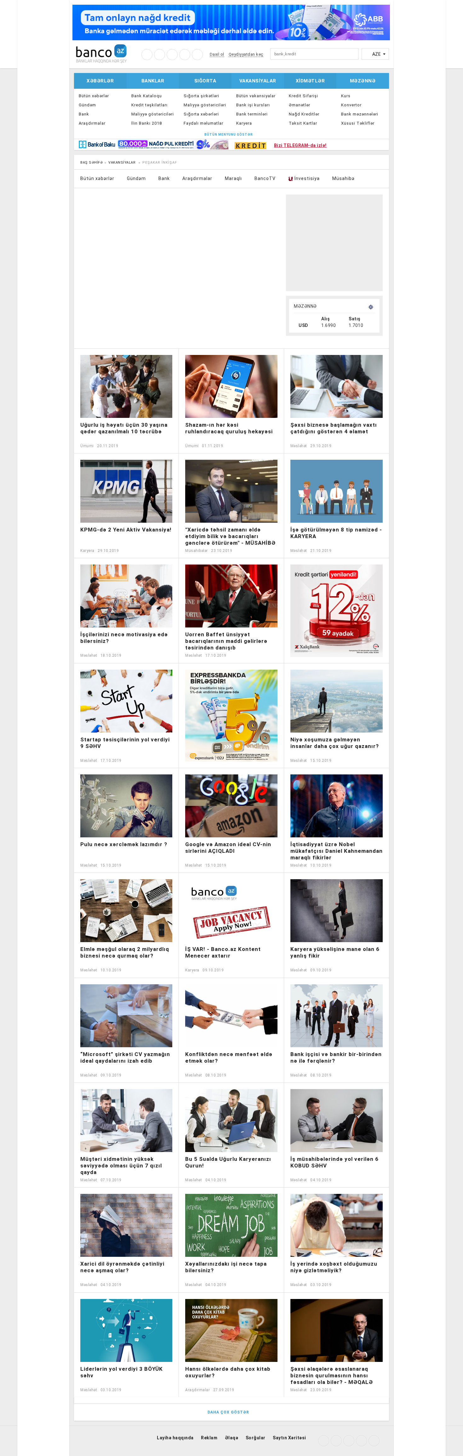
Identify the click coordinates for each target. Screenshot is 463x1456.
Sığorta (205, 81)
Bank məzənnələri (359, 114)
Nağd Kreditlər (304, 114)
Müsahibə (343, 178)
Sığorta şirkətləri (201, 95)
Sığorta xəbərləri (201, 114)
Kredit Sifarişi (303, 95)
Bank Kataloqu (146, 95)
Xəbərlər (100, 81)
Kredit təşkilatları (149, 105)
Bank (84, 114)
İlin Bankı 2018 (146, 123)
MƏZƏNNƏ (305, 306)
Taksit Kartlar (303, 123)
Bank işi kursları (253, 105)
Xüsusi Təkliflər (357, 123)
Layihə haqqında (175, 1437)
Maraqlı (233, 178)
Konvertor (351, 105)
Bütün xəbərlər (94, 95)
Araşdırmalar (92, 123)
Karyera (244, 123)
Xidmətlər (310, 81)
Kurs (346, 95)
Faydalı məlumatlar (203, 123)
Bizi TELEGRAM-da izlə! (300, 145)
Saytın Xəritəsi (289, 1437)
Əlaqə (231, 1437)
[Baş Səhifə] (101, 53)
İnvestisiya (306, 178)
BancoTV (265, 178)
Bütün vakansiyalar (256, 95)
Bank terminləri (252, 114)
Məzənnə (363, 81)
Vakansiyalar (257, 81)
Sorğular (256, 1437)
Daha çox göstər (229, 1412)
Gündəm (87, 105)
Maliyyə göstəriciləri (152, 114)
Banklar (152, 81)
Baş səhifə (91, 162)
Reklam (209, 1437)
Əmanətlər (299, 105)
